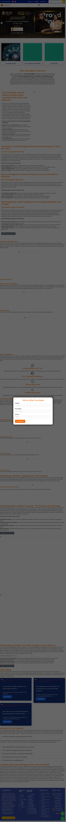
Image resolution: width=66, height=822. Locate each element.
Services (17, 414)
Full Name (17, 403)
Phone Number (18, 408)
